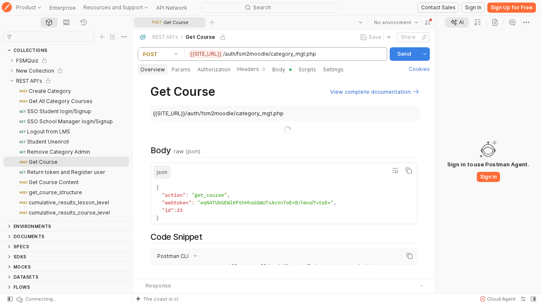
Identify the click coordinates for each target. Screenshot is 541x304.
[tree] (66, 138)
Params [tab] (181, 69)
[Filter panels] (9, 37)
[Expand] (11, 60)
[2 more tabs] (526, 22)
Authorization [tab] (213, 69)
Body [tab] (278, 69)
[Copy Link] (424, 37)
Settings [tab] (333, 69)
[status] (36, 299)
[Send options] (425, 54)
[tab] (49, 22)
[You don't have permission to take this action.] (212, 22)
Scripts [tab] (307, 69)
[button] (428, 22)
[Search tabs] (360, 22)
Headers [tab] (251, 69)
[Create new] (102, 37)
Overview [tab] (152, 69)
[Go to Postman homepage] (7, 8)
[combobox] (396, 22)
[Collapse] (11, 80)
